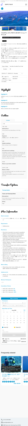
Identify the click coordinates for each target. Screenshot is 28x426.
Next (14, 335)
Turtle (3, 364)
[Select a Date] (14, 332)
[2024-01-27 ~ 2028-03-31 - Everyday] (12, 73)
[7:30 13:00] (13, 124)
